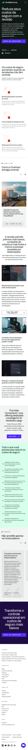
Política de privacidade (6, 734)
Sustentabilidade (5, 692)
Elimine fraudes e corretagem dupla (9, 654)
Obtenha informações (17, 737)
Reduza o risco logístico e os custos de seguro (11, 660)
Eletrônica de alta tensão (7, 670)
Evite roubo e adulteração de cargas (9, 652)
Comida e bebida (5, 674)
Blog (3, 706)
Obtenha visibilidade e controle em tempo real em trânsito (14, 658)
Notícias (3, 714)
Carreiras (4, 694)
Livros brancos (5, 710)
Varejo (3, 678)
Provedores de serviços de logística (9, 680)
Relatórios (4, 712)
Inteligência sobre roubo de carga (9, 704)
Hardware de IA (5, 676)
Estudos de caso (5, 708)
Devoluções (4, 722)
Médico (3, 668)
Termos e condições (16, 734)
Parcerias (4, 690)
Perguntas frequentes (6, 696)
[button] (25, 2)
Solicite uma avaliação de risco (8, 724)
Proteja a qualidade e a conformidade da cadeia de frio (13, 656)
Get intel (3, 739)
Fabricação (4, 672)
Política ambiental (5, 737)
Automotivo (4, 682)
